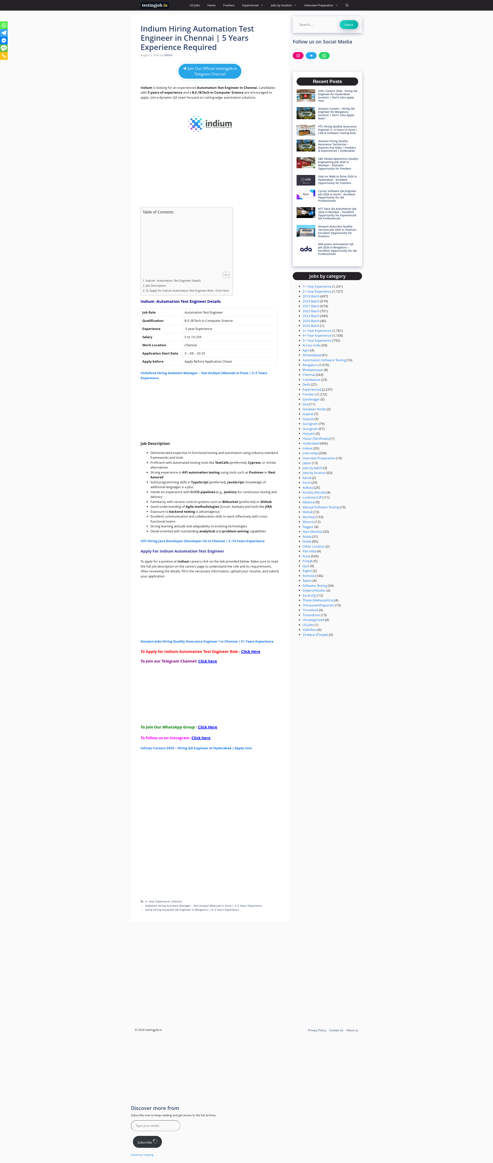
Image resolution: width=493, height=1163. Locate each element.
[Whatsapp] (4, 25)
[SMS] (4, 48)
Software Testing (315, 585)
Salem (307, 580)
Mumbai (309, 517)
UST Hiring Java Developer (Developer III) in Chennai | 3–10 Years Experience (203, 541)
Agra (306, 350)
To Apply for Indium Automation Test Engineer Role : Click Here (187, 290)
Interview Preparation (318, 5)
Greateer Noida (314, 409)
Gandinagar (311, 399)
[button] (347, 5)
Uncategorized (313, 620)
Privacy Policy (317, 1030)
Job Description (156, 285)
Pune (306, 556)
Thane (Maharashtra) (318, 600)
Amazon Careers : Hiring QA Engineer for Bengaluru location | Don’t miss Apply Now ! (336, 113)
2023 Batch (311, 316)
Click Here (250, 651)
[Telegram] (4, 33)
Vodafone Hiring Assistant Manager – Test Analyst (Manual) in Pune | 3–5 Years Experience (203, 905)
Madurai (309, 502)
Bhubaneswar (313, 370)
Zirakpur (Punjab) (315, 634)
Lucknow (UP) (313, 497)
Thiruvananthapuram (318, 605)
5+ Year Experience (157, 901)
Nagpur (308, 526)
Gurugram (310, 423)
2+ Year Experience (317, 291)
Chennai (176, 901)
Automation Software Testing (324, 360)
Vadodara (310, 629)
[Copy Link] (4, 56)
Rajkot (307, 571)
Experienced (250, 5)
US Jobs (195, 5)
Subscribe (145, 1142)
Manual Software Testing (321, 507)
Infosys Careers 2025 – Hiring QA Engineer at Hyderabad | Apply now (196, 748)
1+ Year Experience (317, 286)
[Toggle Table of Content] (224, 275)
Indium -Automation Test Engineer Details (173, 280)
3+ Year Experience (317, 330)
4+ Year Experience (317, 335)
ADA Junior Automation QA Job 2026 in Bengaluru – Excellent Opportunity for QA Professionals (337, 249)
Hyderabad (311, 443)
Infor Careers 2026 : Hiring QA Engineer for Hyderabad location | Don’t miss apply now (337, 95)
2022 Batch (311, 311)
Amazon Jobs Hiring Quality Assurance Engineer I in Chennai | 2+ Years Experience (207, 641)
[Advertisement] (210, 175)
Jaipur (307, 463)
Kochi (307, 482)
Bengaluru (310, 365)
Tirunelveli (310, 610)
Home (211, 5)
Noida (307, 536)
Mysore (308, 521)
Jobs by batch (312, 468)
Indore (308, 448)
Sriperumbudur (314, 590)
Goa (306, 404)
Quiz (306, 566)
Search (349, 25)
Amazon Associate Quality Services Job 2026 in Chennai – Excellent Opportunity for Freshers (338, 231)
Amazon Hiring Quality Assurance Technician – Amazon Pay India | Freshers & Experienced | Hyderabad (337, 145)
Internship (310, 453)
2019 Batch (311, 296)
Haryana (309, 433)
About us (352, 1030)
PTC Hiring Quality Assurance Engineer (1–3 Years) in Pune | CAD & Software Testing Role (337, 130)
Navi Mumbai (312, 531)
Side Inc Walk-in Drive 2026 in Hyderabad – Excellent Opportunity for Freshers (337, 180)
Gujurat (308, 419)
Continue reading (142, 1155)
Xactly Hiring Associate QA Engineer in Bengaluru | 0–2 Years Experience (192, 910)
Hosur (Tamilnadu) (316, 438)
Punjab (308, 561)
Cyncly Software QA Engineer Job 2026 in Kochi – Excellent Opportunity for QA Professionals (337, 195)
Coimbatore (311, 379)
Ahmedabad (312, 355)
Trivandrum (311, 615)
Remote (309, 576)
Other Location (314, 546)
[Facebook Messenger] (4, 40)
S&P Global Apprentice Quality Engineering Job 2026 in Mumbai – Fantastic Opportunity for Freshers (338, 163)
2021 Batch (311, 306)
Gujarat (308, 414)
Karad (307, 477)
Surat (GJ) (309, 595)
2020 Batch (311, 301)
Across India (312, 345)
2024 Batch (311, 321)
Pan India (309, 551)
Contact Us (336, 1030)
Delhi (306, 384)
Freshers (229, 5)
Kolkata (308, 487)
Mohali (308, 512)
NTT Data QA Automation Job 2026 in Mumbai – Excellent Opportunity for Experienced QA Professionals (337, 213)
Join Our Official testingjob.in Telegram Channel (212, 71)
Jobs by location (281, 5)
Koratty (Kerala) (314, 492)
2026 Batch (311, 325)
